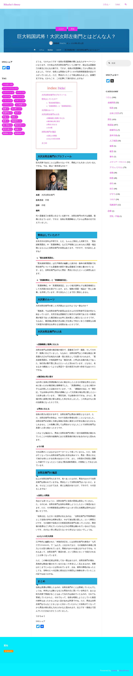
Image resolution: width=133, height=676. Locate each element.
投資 (14, 117)
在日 (17, 113)
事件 (111, 157)
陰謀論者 (19, 133)
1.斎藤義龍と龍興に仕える (55, 118)
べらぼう (8, 84)
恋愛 (109, 211)
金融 (18, 129)
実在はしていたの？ (50, 99)
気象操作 (16, 121)
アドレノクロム (10, 88)
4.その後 (49, 128)
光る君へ (16, 109)
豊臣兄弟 (20, 125)
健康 (6, 109)
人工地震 (20, 105)
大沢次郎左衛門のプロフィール (54, 95)
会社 (111, 183)
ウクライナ (8, 92)
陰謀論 (50, 50)
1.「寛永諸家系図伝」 (53, 103)
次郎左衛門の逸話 (49, 132)
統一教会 (7, 125)
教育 (6, 121)
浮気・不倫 (114, 216)
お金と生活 (114, 113)
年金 (6, 117)
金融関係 (111, 103)
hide (61, 88)
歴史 (73, 29)
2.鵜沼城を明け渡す (53, 121)
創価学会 (7, 113)
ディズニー (18, 97)
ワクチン (8, 105)
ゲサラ (21, 92)
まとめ (44, 143)
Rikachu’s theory (12, 4)
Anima (114, 670)
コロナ (61, 29)
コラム (41, 50)
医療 (111, 178)
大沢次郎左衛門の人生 (50, 114)
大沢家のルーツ (48, 110)
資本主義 (7, 129)
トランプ (7, 101)
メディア (20, 101)
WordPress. (124, 670)
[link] (126, 4)
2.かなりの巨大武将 (53, 139)
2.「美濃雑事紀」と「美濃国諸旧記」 (59, 106)
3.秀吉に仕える (51, 124)
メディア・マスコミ (118, 162)
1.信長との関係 (51, 136)
